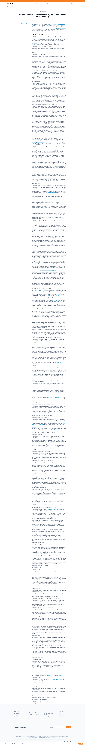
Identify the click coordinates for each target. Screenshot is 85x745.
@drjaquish (40, 22)
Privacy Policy (33, 733)
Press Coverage (12, 6)
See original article (22, 23)
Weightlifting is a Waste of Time (34, 712)
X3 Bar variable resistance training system (48, 270)
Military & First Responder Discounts (48, 714)
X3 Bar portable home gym (52, 509)
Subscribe (68, 727)
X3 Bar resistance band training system (50, 178)
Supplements (16, 713)
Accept (81, 743)
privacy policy (20, 743)
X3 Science (31, 716)
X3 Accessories (16, 711)
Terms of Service (22, 733)
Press (60, 713)
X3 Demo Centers (62, 711)
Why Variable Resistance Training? (33, 710)
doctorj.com (48, 675)
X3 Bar (42, 440)
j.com (61, 675)
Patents (28, 733)
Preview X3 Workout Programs (34, 714)
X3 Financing (46, 716)
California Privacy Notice (61, 733)
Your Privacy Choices (51, 733)
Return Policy (39, 733)
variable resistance (51, 24)
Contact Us (61, 715)
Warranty (45, 733)
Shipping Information (47, 711)
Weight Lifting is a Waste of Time (38, 142)
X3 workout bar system (56, 300)
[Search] (75, 4)
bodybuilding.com (51, 192)
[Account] (77, 4)
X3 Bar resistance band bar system (52, 295)
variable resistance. (51, 37)
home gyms (60, 423)
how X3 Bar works (38, 221)
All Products (16, 715)
